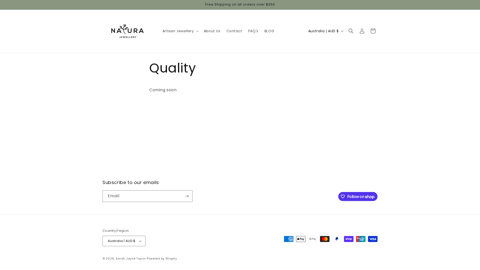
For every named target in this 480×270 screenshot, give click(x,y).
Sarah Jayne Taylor (131, 258)
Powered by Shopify (162, 258)
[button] (180, 31)
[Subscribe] (186, 196)
